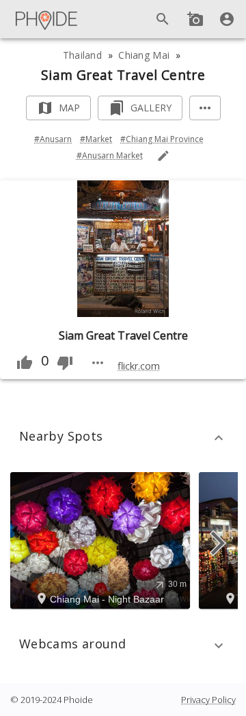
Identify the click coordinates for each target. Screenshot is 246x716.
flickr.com (139, 365)
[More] (205, 108)
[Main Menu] (47, 19)
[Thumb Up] (24, 362)
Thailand (82, 55)
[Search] (162, 19)
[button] (123, 438)
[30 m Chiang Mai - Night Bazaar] (102, 539)
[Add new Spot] (195, 19)
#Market (96, 139)
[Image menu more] (97, 362)
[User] (227, 19)
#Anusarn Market (110, 155)
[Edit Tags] (163, 155)
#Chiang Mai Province (162, 139)
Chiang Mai (143, 55)
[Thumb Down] (65, 362)
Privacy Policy (208, 699)
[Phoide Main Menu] (47, 19)
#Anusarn (53, 139)
